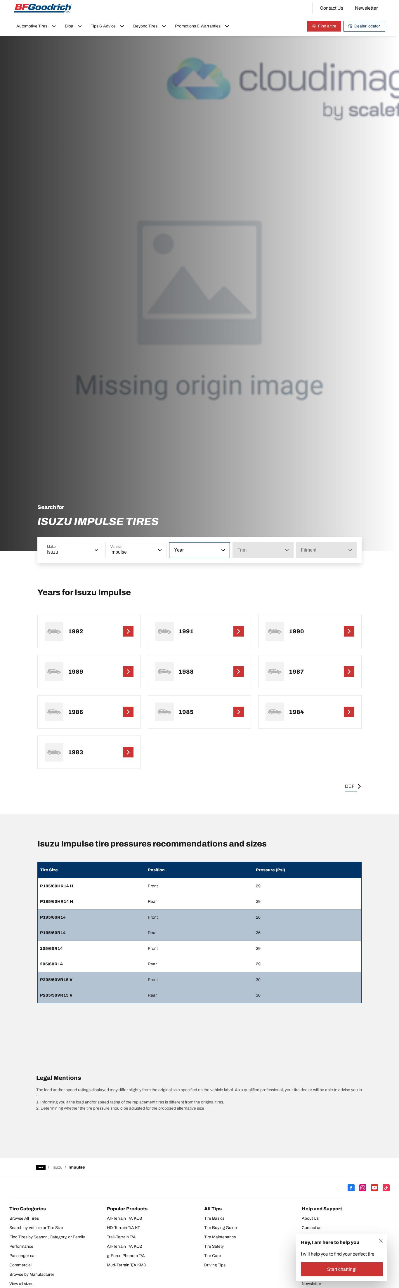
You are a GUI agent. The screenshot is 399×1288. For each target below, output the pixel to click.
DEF (350, 786)
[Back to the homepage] (43, 8)
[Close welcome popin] (381, 1241)
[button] (95, 550)
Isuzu (58, 1167)
